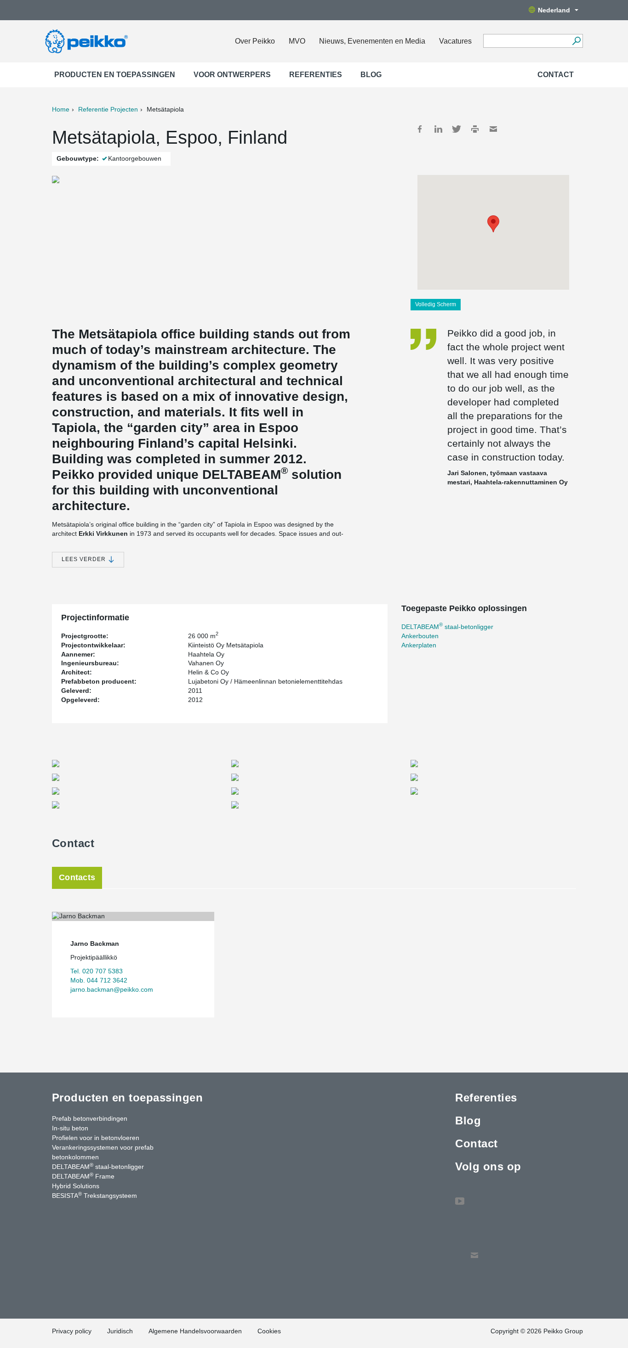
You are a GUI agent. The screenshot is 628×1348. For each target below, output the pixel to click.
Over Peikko (255, 41)
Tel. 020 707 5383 (96, 971)
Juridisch (120, 1331)
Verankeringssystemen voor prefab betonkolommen (103, 1152)
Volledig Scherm (435, 304)
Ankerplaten (418, 645)
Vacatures (455, 41)
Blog (371, 75)
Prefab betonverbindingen (89, 1118)
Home (60, 109)
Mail (493, 129)
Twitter (456, 129)
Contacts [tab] (77, 877)
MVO (297, 41)
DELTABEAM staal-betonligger (447, 626)
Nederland (554, 10)
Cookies (269, 1331)
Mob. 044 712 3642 (98, 980)
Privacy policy (71, 1331)
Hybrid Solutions (75, 1186)
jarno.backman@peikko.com (111, 989)
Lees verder (85, 559)
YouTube (459, 1196)
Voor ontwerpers (232, 75)
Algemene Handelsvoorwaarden (195, 1331)
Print (475, 129)
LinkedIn (438, 129)
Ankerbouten (420, 636)
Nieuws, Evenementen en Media (372, 41)
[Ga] (576, 40)
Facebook (419, 129)
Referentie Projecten (108, 109)
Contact (555, 75)
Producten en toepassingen (114, 75)
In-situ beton (70, 1128)
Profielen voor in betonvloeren (95, 1137)
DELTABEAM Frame (83, 1176)
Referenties (315, 75)
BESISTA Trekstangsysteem (94, 1195)
